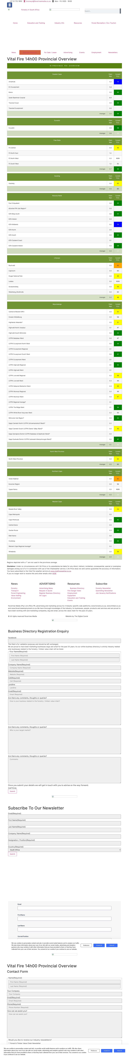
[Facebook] (9, 4)
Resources (78, 23)
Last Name (17, 827)
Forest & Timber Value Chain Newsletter (25, 1043)
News (14, 52)
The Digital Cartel (81, 616)
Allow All (119, 1050)
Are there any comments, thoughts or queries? (27, 698)
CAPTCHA (12, 788)
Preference (94, 1050)
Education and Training (36, 23)
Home (15, 23)
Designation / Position (21, 840)
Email (14, 691)
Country (15, 847)
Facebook (12, 638)
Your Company (13, 991)
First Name (17, 820)
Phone (14, 1004)
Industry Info (59, 23)
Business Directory (30, 52)
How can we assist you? (17, 1011)
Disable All (107, 1050)
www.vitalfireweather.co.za (60, 571)
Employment (96, 52)
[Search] (120, 11)
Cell (14, 678)
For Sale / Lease (50, 52)
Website (15, 671)
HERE (54, 573)
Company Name (19, 665)
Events (82, 52)
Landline (11, 685)
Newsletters (112, 52)
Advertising (68, 52)
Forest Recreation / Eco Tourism (104, 23)
